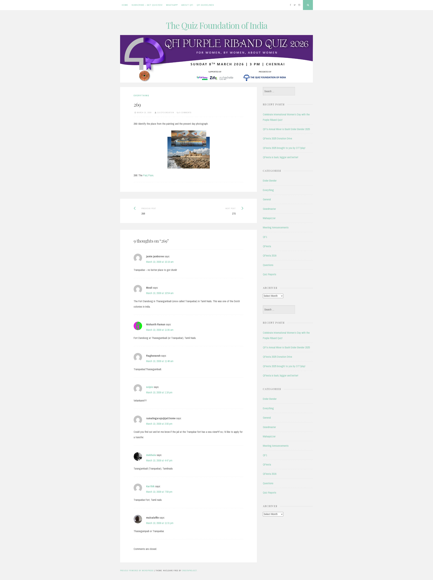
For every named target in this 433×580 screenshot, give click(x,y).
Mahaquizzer (269, 218)
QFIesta (267, 246)
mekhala (151, 455)
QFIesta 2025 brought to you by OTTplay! (284, 148)
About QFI (187, 5)
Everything (141, 95)
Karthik (150, 486)
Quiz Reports (269, 274)
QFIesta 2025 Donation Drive (277, 138)
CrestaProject (189, 570)
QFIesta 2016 (269, 255)
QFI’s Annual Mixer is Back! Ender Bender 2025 (286, 129)
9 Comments (185, 112)
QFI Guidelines (205, 5)
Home (125, 5)
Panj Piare (148, 175)
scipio (149, 387)
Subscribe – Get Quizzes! (147, 5)
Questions (268, 265)
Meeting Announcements (276, 227)
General (267, 199)
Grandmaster (269, 209)
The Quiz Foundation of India (216, 25)
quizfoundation (165, 112)
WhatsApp (172, 5)
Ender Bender (270, 180)
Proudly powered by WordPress (137, 570)
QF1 (265, 237)
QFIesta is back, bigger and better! (280, 157)
